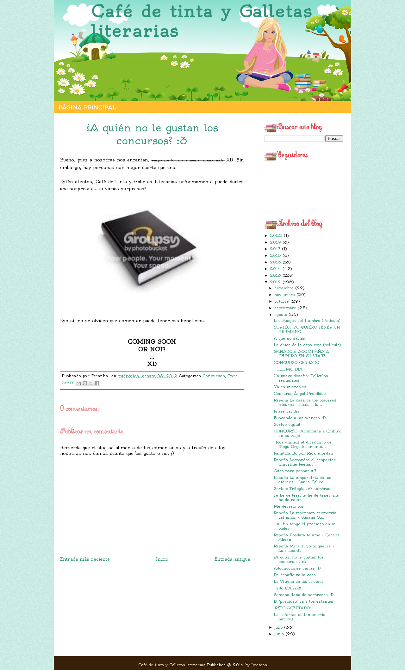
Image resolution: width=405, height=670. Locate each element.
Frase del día (286, 411)
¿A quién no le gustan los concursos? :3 (299, 559)
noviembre (285, 294)
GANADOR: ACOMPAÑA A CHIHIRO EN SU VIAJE (301, 353)
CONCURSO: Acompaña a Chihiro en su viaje (307, 433)
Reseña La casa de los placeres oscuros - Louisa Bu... (305, 402)
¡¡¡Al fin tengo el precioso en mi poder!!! (305, 526)
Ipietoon (259, 664)
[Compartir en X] (91, 383)
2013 (276, 275)
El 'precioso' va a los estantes (303, 601)
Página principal (87, 107)
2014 (276, 268)
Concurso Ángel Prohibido (300, 393)
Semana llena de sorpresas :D (303, 594)
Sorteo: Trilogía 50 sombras (302, 488)
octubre (282, 301)
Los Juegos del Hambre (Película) (307, 320)
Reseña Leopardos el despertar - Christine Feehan (306, 462)
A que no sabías (289, 338)
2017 (276, 248)
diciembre (284, 288)
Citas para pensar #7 (295, 470)
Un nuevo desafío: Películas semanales (301, 378)
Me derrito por (289, 506)
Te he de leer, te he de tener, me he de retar (306, 497)
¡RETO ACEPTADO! (292, 608)
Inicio (162, 559)
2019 (276, 242)
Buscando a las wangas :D (300, 417)
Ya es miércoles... (292, 386)
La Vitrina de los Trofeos (299, 581)
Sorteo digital (287, 424)
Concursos (214, 376)
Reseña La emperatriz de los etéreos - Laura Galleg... (302, 479)
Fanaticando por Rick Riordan (303, 453)
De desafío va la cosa (295, 574)
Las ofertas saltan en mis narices (299, 616)
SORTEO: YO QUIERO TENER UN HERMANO (307, 329)
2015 (276, 262)
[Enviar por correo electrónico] (79, 383)
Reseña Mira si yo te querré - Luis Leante (304, 548)
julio (279, 627)
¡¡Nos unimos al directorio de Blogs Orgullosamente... (303, 444)
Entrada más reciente (85, 559)
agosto (281, 314)
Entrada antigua (232, 559)
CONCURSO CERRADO (296, 362)
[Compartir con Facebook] (97, 383)
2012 (276, 282)
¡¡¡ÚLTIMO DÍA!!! (289, 369)
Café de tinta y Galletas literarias (202, 21)
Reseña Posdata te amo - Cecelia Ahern (307, 537)
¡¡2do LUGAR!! (287, 588)
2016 (276, 255)
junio (279, 633)
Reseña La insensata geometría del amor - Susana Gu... (305, 515)
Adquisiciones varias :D (297, 568)
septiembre (286, 307)
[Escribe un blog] (85, 383)
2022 (277, 235)
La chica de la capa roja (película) (307, 344)
